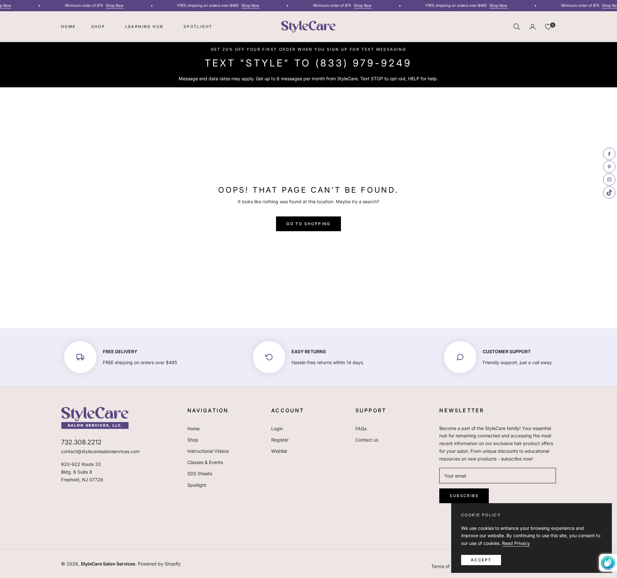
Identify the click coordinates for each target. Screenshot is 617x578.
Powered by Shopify (159, 563)
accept (481, 559)
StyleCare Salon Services (108, 563)
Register (280, 439)
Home (193, 428)
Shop (192, 439)
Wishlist (279, 451)
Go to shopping (308, 223)
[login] (532, 27)
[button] (516, 26)
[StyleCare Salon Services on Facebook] (441, 515)
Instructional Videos (208, 451)
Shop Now (111, 5)
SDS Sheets (199, 473)
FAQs (361, 428)
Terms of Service (449, 566)
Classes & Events (205, 462)
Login (277, 428)
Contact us (366, 439)
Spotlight (196, 485)
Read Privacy (516, 543)
